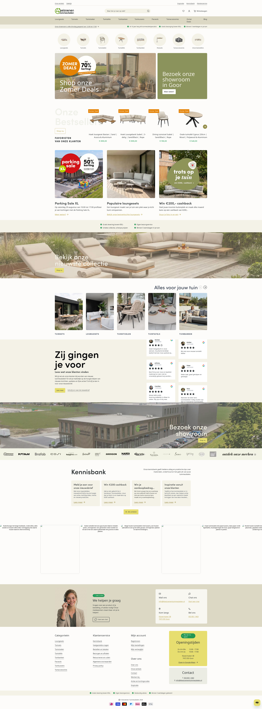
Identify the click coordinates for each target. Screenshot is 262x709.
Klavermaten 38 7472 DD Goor (165, 617)
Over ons (134, 665)
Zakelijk (69, 3)
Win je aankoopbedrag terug (143, 488)
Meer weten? (169, 92)
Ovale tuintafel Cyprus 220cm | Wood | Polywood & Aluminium (193, 135)
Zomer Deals (189, 20)
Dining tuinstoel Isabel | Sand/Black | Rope (163, 135)
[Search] (148, 11)
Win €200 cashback (115, 484)
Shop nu (60, 131)
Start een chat (103, 619)
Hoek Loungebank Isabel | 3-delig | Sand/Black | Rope (133, 135)
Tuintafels (107, 19)
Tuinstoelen (90, 19)
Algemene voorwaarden (102, 661)
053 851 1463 (194, 616)
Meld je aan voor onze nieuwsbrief (83, 486)
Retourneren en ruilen (101, 657)
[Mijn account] (189, 11)
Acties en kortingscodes (140, 681)
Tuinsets (74, 19)
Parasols (155, 19)
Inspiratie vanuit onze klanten (174, 486)
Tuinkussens (139, 19)
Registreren (135, 641)
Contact (134, 673)
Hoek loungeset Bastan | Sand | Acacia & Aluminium (103, 135)
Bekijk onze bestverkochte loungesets (123, 214)
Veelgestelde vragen (101, 645)
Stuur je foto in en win (168, 214)
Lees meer (60, 390)
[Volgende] (205, 287)
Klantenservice (202, 3)
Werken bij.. (135, 677)
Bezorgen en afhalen (101, 653)
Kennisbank (190, 3)
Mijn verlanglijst (137, 649)
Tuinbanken (123, 19)
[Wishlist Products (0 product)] (183, 11)
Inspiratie (180, 3)
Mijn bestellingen (137, 645)
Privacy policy (98, 666)
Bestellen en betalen (101, 649)
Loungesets (59, 19)
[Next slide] (205, 127)
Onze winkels (59, 3)
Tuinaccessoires (173, 19)
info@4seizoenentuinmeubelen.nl (172, 601)
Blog (205, 19)
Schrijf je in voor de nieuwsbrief (79, 390)
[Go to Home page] (64, 11)
